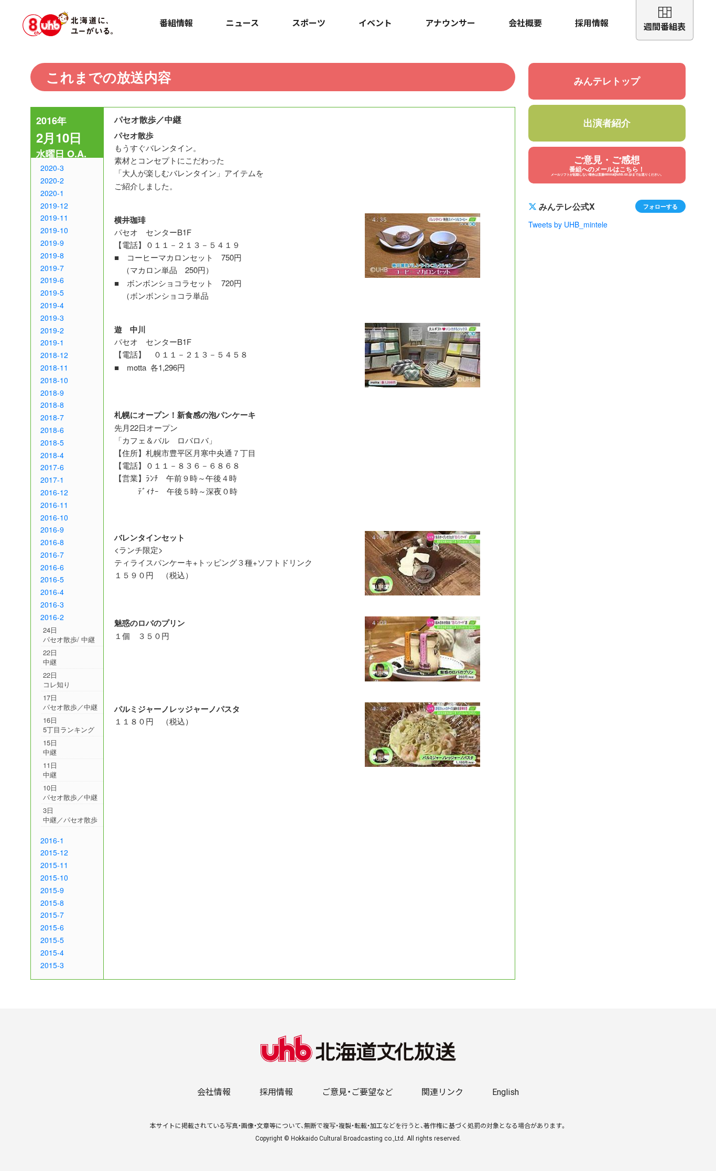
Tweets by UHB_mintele (567, 224)
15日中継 (50, 747)
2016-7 (52, 554)
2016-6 (52, 567)
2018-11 (54, 367)
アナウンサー (450, 23)
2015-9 (52, 890)
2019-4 (52, 305)
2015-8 (52, 902)
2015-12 (54, 852)
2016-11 (54, 505)
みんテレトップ (607, 81)
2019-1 (52, 342)
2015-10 (54, 877)
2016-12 (54, 492)
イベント (375, 23)
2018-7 (52, 417)
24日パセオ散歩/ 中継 (69, 634)
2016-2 (52, 617)
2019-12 (54, 205)
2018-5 (52, 442)
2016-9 (52, 529)
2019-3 (52, 317)
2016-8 (52, 542)
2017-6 (52, 467)
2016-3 (52, 604)
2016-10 (54, 517)
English (505, 1092)
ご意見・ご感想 (607, 165)
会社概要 (525, 23)
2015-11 (54, 865)
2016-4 (52, 592)
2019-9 (52, 242)
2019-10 (54, 230)
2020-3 (52, 167)
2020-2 (52, 180)
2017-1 (52, 479)
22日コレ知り (56, 679)
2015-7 (52, 914)
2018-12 (54, 355)
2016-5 (52, 579)
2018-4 (52, 455)
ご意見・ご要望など (357, 1092)
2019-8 (52, 255)
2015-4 (52, 952)
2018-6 (52, 430)
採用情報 (592, 23)
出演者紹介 (607, 122)
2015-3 (52, 965)
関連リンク (442, 1092)
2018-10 (54, 380)
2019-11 (54, 217)
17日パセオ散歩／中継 (70, 702)
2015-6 (52, 927)
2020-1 (52, 193)
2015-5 (52, 940)
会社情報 (214, 1092)
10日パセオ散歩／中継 (70, 792)
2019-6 (52, 280)
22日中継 (50, 657)
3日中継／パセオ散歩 (70, 815)
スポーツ (309, 23)
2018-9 (52, 392)
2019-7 (52, 268)
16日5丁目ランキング (68, 724)
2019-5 (52, 292)
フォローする (660, 206)
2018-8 (52, 404)
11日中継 (50, 769)
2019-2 (52, 330)
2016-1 (52, 840)
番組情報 (176, 23)
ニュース (242, 23)
